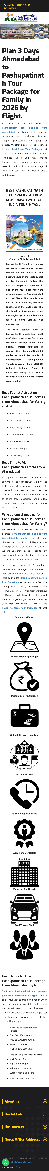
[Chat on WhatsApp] (5, 1162)
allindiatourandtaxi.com (21, 1162)
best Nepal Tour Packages (27, 149)
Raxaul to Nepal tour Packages (19, 608)
